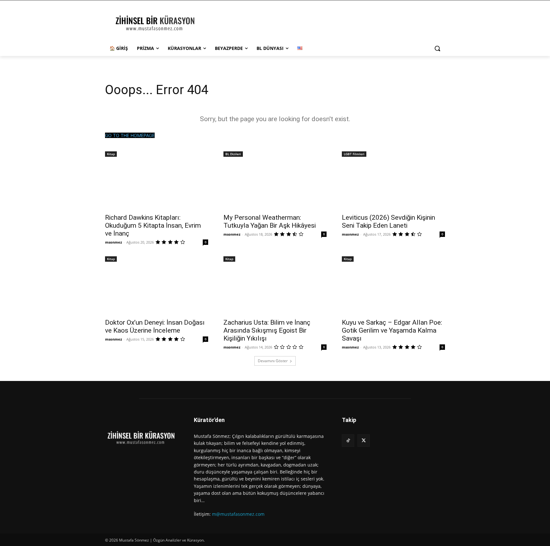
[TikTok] (348, 440)
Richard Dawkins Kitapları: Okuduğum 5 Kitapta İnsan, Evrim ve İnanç (153, 225)
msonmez (113, 242)
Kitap (111, 154)
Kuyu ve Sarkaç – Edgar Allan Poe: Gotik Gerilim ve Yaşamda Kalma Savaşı (392, 330)
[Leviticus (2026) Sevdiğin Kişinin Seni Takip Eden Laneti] (393, 184)
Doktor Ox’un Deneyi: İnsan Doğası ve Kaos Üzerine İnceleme (155, 326)
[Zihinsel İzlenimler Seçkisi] (156, 23)
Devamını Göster (273, 360)
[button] (437, 48)
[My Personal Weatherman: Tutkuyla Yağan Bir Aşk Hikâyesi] (275, 184)
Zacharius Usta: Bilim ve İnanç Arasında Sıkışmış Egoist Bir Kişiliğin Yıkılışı (266, 330)
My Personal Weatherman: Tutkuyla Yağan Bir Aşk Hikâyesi (269, 221)
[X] (363, 440)
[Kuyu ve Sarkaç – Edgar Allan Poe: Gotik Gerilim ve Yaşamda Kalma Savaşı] (393, 288)
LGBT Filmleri (354, 154)
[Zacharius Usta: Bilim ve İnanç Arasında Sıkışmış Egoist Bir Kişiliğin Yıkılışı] (275, 288)
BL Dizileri (233, 154)
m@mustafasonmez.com (238, 514)
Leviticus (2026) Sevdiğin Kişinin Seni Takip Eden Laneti (388, 221)
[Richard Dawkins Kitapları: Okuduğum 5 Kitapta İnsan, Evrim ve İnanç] (156, 184)
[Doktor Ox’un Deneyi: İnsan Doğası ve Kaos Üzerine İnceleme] (156, 288)
